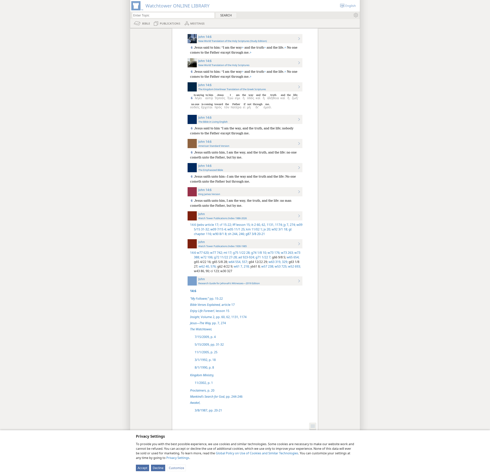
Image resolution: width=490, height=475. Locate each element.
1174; (278, 225)
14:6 (193, 225)
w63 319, (274, 262)
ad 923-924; (246, 257)
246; (241, 234)
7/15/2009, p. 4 (205, 337)
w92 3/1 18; (279, 229)
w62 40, (204, 266)
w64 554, (234, 262)
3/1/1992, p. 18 (205, 360)
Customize (176, 468)
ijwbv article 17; (208, 225)
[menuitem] (355, 15)
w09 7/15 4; (218, 229)
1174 (243, 317)
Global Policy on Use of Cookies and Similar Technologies (257, 453)
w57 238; (267, 266)
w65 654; (292, 257)
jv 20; (267, 229)
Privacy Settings (177, 458)
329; (284, 262)
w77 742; (216, 253)
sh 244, (232, 234)
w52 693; (294, 266)
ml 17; (227, 253)
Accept (142, 468)
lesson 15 (209, 311)
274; (292, 225)
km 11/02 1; (254, 229)
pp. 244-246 (216, 396)
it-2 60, (256, 225)
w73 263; (287, 253)
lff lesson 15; (241, 225)
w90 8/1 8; (219, 234)
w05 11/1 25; (236, 229)
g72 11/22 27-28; (225, 257)
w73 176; (273, 253)
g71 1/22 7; (263, 257)
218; (246, 266)
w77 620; (203, 253)
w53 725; (280, 266)
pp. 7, (205, 323)
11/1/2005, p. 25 (206, 352)
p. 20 (202, 390)
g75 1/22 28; (241, 253)
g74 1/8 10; (258, 253)
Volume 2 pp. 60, (207, 317)
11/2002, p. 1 (204, 383)
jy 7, (286, 225)
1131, (270, 225)
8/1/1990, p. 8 (204, 367)
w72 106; (206, 257)
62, (263, 225)
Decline (158, 468)
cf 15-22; (225, 225)
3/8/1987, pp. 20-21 (208, 410)
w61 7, (238, 266)
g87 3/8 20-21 (255, 234)
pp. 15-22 (206, 298)
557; (244, 262)
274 (223, 323)
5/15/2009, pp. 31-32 (209, 344)
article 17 (212, 305)
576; (213, 266)
